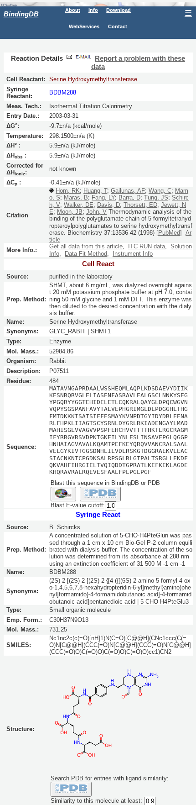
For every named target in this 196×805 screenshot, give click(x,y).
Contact (117, 26)
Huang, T (95, 190)
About (72, 10)
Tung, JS (156, 197)
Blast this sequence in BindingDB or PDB (105, 482)
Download (118, 10)
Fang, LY (103, 197)
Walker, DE (78, 204)
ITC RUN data (146, 246)
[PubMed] (169, 232)
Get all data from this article (86, 246)
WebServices (84, 26)
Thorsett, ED (140, 204)
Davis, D (108, 204)
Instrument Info (133, 253)
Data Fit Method (86, 253)
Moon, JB (70, 211)
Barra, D (129, 197)
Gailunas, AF (128, 190)
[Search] (71, 789)
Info (93, 10)
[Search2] (100, 494)
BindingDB (21, 14)
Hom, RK (68, 190)
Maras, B (76, 197)
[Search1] (63, 494)
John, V (96, 211)
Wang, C (160, 190)
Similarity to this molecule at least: (96, 800)
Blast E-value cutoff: (78, 505)
